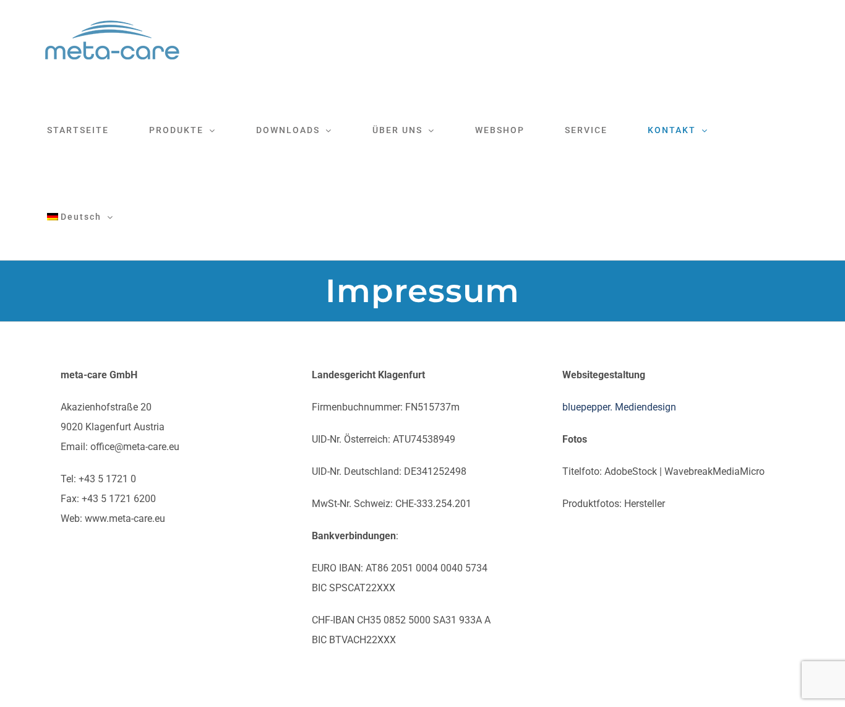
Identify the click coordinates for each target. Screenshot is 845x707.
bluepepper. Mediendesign (619, 407)
